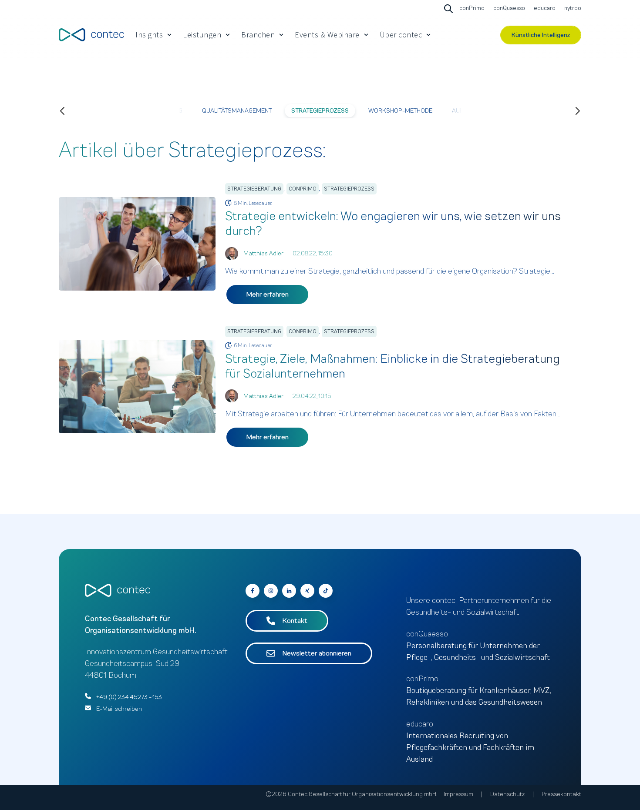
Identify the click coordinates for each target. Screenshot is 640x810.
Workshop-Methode (400, 111)
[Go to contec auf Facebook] (252, 591)
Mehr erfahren (267, 294)
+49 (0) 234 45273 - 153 (129, 697)
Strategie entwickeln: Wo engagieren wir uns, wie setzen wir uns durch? (393, 223)
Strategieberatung (254, 188)
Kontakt (294, 621)
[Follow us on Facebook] (326, 591)
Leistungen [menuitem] (202, 35)
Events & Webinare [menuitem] (327, 35)
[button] (71, 111)
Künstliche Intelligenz (541, 35)
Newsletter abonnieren (316, 653)
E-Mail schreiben (119, 709)
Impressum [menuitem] (458, 794)
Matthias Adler (263, 253)
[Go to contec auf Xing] (307, 591)
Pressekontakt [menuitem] (561, 794)
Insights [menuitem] (149, 35)
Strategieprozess (320, 111)
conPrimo (303, 188)
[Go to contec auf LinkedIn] (289, 591)
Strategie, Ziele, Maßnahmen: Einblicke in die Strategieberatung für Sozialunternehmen (392, 366)
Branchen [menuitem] (258, 35)
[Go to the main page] (91, 34)
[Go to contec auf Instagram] (271, 591)
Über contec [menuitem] (401, 35)
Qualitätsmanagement (237, 111)
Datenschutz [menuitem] (507, 794)
